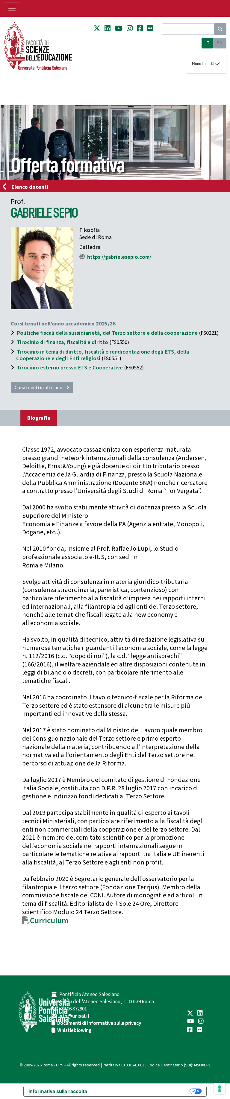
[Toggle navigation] (12, 8)
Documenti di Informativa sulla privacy (99, 1023)
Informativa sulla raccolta (57, 1091)
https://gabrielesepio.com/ (119, 257)
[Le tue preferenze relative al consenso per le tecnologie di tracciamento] (219, 1088)
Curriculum (49, 920)
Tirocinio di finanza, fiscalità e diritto (62, 342)
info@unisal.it (74, 1016)
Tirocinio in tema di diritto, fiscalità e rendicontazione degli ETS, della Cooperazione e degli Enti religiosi (102, 355)
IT (207, 43)
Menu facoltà (203, 63)
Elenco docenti (29, 187)
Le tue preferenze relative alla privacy (141, 1091)
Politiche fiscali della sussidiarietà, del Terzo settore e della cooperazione (107, 333)
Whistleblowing (74, 1030)
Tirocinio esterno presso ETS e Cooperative (70, 368)
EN (220, 43)
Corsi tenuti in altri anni (40, 387)
